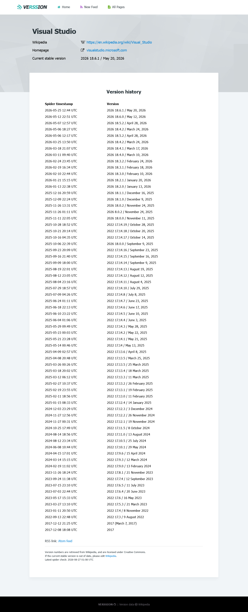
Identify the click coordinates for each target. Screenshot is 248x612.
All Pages (118, 7)
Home (66, 7)
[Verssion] (33, 7)
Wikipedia (110, 555)
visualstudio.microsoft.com (107, 50)
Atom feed (65, 541)
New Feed (91, 7)
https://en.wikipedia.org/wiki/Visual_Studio (119, 42)
